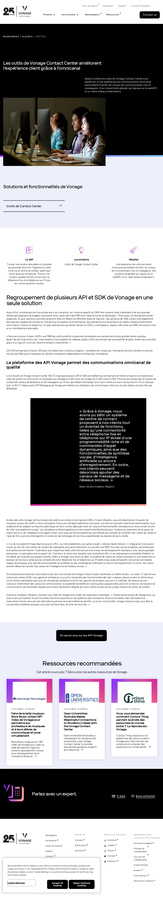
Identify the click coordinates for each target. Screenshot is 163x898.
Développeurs (92, 14)
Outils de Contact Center (24, 206)
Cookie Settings (141, 865)
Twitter (110, 851)
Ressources (112, 14)
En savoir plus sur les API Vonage (81, 635)
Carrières (79, 851)
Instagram (112, 861)
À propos (79, 840)
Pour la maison (89, 6)
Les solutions (68, 14)
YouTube (111, 856)
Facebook (111, 840)
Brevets (137, 870)
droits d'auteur (140, 876)
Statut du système (54, 846)
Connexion (108, 6)
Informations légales (143, 843)
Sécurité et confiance (143, 881)
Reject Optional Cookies (81, 884)
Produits (47, 14)
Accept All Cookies (57, 884)
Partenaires (51, 841)
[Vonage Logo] (17, 11)
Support (122, 6)
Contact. (49, 856)
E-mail (121, 796)
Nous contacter (145, 796)
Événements (80, 845)
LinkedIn (111, 845)
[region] (51, 875)
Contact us (150, 14)
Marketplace (51, 835)
